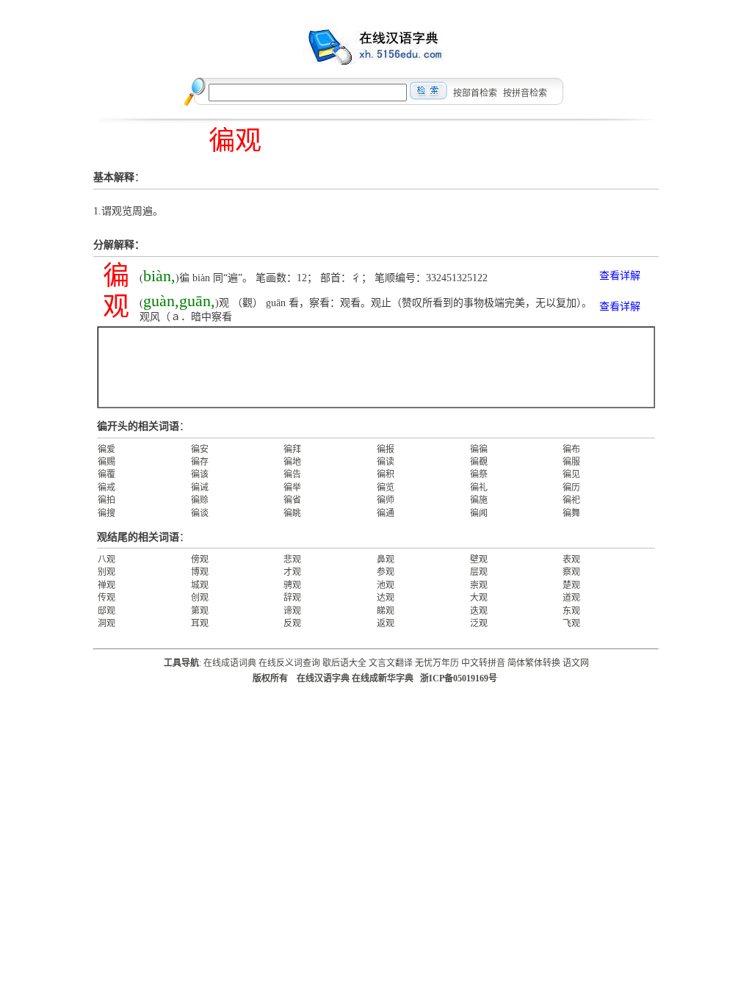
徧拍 (106, 500)
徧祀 (571, 500)
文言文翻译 (391, 663)
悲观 (292, 559)
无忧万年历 (437, 663)
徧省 (292, 500)
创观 (200, 598)
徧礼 (479, 487)
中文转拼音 (483, 663)
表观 (571, 559)
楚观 (571, 585)
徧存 (200, 462)
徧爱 (106, 449)
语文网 (576, 663)
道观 (571, 598)
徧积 (385, 474)
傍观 (200, 559)
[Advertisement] (376, 367)
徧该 (200, 474)
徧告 (292, 474)
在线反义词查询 (289, 663)
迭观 (479, 611)
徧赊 (200, 500)
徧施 (479, 500)
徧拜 (292, 449)
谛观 (292, 611)
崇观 (479, 585)
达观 (385, 598)
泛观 (479, 623)
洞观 (106, 623)
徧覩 (479, 462)
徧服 (571, 462)
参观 (385, 572)
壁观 (479, 559)
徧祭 (479, 474)
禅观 (106, 585)
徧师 (385, 500)
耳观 (200, 623)
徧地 (292, 462)
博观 (200, 572)
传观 (106, 598)
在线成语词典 (229, 663)
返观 (385, 623)
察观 (571, 572)
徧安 (200, 449)
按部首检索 (475, 93)
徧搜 (106, 513)
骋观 (292, 585)
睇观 (385, 611)
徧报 (385, 449)
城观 (200, 585)
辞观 (292, 598)
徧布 (571, 449)
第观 (200, 611)
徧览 (385, 487)
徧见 (571, 474)
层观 (479, 572)
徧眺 (292, 513)
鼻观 (385, 559)
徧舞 (571, 513)
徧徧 (479, 449)
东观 (571, 611)
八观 (106, 559)
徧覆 (106, 474)
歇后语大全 (344, 663)
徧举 (292, 487)
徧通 (385, 513)
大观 (479, 598)
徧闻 (479, 513)
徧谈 (200, 513)
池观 (385, 585)
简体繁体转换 (533, 663)
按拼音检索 (525, 93)
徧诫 (200, 487)
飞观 (571, 623)
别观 (106, 572)
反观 (292, 623)
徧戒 (106, 487)
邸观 (106, 611)
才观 (292, 572)
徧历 (571, 487)
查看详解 (619, 275)
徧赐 (106, 462)
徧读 (385, 462)
